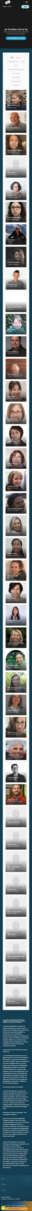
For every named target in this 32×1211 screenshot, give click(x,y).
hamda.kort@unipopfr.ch (14, 1005)
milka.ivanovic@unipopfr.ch (15, 602)
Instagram (11, 1199)
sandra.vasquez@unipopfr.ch (15, 445)
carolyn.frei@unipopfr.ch (14, 624)
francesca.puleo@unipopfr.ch (15, 915)
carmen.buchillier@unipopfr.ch (16, 781)
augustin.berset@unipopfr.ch (15, 803)
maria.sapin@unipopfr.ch (14, 400)
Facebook (4, 1199)
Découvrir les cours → (14, 1208)
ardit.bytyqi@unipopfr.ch (14, 176)
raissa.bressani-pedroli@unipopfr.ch (13, 154)
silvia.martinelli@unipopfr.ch (15, 288)
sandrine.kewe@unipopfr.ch (15, 557)
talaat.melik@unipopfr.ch (14, 937)
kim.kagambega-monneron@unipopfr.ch (14, 580)
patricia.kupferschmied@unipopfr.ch (17, 512)
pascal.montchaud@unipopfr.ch (16, 355)
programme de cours (16, 38)
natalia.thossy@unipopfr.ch (15, 467)
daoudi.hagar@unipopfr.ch (14, 982)
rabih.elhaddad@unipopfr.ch (15, 669)
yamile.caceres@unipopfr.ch (15, 736)
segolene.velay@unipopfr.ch (15, 422)
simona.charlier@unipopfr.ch (15, 713)
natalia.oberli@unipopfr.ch (14, 893)
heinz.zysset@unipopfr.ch (14, 378)
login (25, 7)
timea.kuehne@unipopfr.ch (15, 534)
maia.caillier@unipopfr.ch (14, 333)
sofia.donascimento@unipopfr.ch (16, 691)
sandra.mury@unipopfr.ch (14, 243)
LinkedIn (17, 1199)
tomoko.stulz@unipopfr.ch (14, 848)
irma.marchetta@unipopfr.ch (15, 490)
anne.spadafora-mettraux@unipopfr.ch (13, 960)
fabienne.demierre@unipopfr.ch (16, 825)
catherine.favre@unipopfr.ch (15, 646)
